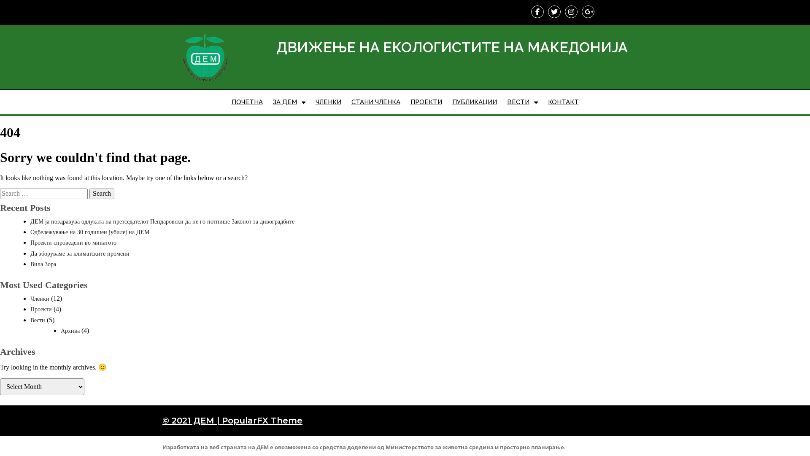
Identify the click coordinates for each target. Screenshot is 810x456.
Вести (37, 320)
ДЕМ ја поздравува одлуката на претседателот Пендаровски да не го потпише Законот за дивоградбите (162, 222)
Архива (70, 331)
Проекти (41, 309)
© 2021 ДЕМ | (192, 421)
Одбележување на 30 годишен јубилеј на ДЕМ (89, 232)
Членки (39, 299)
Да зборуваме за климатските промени (80, 254)
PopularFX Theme (262, 421)
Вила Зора (43, 264)
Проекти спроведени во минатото (73, 243)
